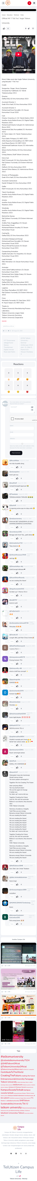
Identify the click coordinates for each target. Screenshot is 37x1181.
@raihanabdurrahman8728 (18, 623)
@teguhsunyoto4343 (16, 589)
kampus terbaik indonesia (16, 1095)
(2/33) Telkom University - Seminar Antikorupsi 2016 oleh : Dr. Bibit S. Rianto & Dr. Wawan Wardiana (27, 345)
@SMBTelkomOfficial (8, 326)
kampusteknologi (18, 1093)
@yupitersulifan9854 (16, 737)
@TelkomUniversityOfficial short (12, 1069)
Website (12, 438)
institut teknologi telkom (23, 1082)
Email (11, 432)
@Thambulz (13, 494)
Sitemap (24, 1179)
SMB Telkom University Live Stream (15, 1040)
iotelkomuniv (18, 1085)
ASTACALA (26, 1069)
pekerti (6, 1098)
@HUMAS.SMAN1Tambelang (19, 903)
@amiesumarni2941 (16, 750)
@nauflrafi (13, 483)
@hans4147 (13, 772)
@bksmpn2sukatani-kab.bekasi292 (16, 916)
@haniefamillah (14, 702)
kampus (6, 1087)
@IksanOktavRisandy (16, 578)
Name (11, 426)
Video (22, 15)
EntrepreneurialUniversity (12, 1079)
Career (4, 15)
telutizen (4, 1113)
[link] (33, 28)
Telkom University (15, 1179)
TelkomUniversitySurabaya (29, 1108)
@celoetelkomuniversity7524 (15, 1060)
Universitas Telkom (16, 1113)
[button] (3, 3)
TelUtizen (16, 15)
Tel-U (25, 1103)
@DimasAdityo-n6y (16, 566)
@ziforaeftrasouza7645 (17, 555)
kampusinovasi (29, 1087)
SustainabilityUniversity (11, 1103)
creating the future (28, 1076)
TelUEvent (27, 1110)
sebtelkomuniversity (13, 1101)
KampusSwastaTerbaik (12, 1089)
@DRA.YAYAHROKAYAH (18, 877)
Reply (12, 467)
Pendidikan (12, 1098)
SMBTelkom (24, 1100)
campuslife (31, 1069)
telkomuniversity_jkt (5, 1110)
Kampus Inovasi (21, 1087)
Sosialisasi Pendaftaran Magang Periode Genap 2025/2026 (17, 986)
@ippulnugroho (14, 680)
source (4, 321)
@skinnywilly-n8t (15, 668)
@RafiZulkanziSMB (16, 866)
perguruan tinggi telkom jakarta (22, 1098)
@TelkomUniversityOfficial (14, 1066)
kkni (2, 1098)
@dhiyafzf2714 (14, 725)
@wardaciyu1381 (15, 532)
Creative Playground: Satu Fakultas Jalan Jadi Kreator (17, 1012)
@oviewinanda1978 (16, 691)
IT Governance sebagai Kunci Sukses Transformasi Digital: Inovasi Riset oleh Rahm (9, 346)
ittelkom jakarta (27, 1085)
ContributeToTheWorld (12, 1072)
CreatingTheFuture (11, 1075)
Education (10, 15)
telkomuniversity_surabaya (17, 1110)
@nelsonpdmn (14, 472)
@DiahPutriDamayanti (17, 646)
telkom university (11, 1107)
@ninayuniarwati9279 (17, 657)
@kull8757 (13, 600)
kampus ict (12, 1087)
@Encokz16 (13, 635)
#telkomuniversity (12, 1056)
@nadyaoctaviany (15, 519)
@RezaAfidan (14, 461)
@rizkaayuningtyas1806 (17, 890)
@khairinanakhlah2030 (17, 714)
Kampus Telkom (26, 1093)
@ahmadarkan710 (15, 543)
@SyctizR (12, 505)
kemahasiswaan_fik (29, 1095)
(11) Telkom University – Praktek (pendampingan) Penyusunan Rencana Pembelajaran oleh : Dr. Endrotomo (16, 959)
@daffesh (12, 761)
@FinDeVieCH (14, 611)
